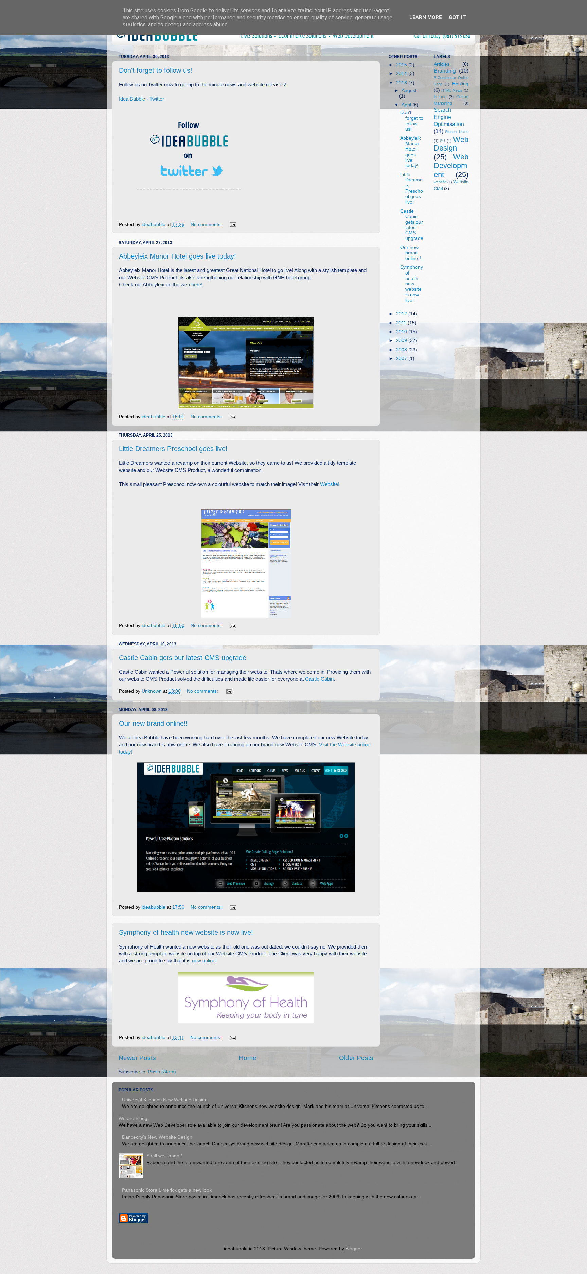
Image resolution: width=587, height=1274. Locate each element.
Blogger (353, 1248)
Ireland (440, 96)
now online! (204, 960)
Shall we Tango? (164, 1155)
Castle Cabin (319, 679)
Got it (457, 17)
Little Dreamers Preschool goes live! (173, 449)
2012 (402, 313)
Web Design (451, 144)
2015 (402, 64)
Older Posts (356, 1057)
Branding (445, 71)
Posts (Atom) (162, 1071)
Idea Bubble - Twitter (141, 99)
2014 (402, 73)
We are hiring (133, 1118)
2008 (402, 349)
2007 (402, 358)
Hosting (460, 83)
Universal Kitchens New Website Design (165, 1099)
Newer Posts (137, 1057)
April (407, 104)
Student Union (456, 132)
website (440, 182)
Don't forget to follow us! (155, 70)
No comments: (207, 224)
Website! (329, 484)
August (409, 90)
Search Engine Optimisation (449, 117)
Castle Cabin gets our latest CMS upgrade (182, 657)
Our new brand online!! (153, 723)
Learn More (425, 17)
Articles (441, 64)
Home (247, 1057)
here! (196, 284)
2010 (402, 331)
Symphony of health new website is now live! (186, 932)
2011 (402, 322)
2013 (402, 82)
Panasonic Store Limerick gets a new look (167, 1190)
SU (442, 141)
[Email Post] (232, 224)
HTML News (451, 90)
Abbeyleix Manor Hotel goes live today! (177, 256)
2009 (402, 340)
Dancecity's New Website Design (157, 1137)
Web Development (451, 166)
